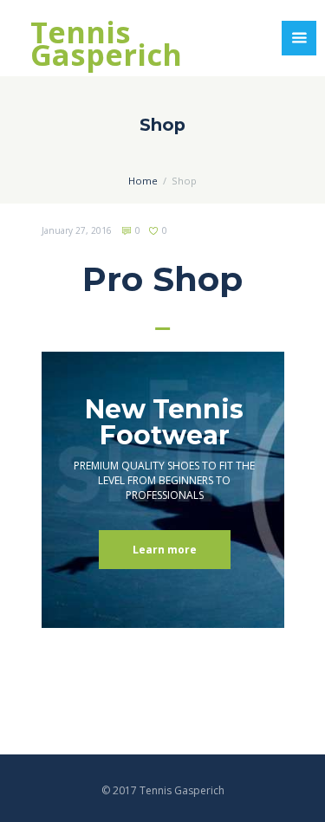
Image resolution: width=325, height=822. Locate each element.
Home (143, 180)
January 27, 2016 (77, 230)
